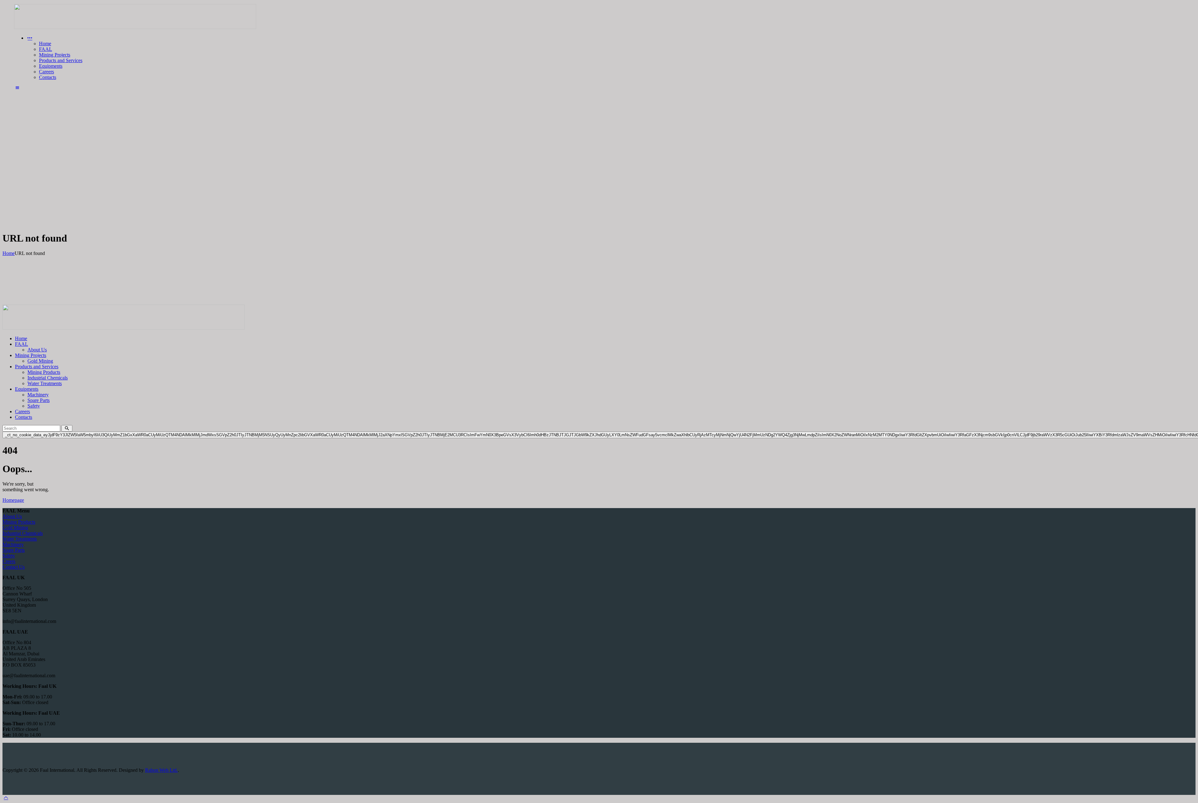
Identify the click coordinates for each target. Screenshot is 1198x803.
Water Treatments (19, 538)
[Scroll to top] (5, 797)
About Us (12, 516)
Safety (8, 555)
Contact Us (13, 567)
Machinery (13, 544)
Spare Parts (13, 550)
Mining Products (18, 522)
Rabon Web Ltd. (161, 770)
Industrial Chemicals (22, 533)
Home (8, 253)
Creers (8, 561)
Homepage (13, 500)
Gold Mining (15, 527)
